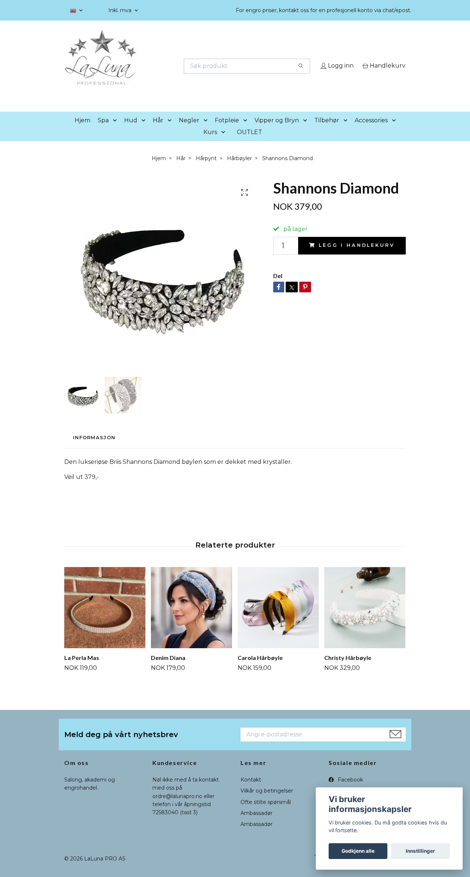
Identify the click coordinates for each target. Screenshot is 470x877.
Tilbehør (326, 130)
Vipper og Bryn (276, 130)
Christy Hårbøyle (347, 667)
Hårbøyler (239, 168)
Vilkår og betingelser (267, 801)
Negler (189, 130)
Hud (130, 130)
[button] (116, 131)
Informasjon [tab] (94, 448)
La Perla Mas (81, 667)
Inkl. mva (120, 10)
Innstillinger (420, 851)
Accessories (371, 130)
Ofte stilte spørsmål (266, 812)
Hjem (82, 130)
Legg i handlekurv (356, 256)
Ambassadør (256, 823)
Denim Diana (168, 667)
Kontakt (251, 790)
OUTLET (249, 142)
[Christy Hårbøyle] (364, 617)
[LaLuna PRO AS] (150, 66)
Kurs (210, 142)
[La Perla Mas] (104, 617)
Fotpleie (227, 130)
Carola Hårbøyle (260, 667)
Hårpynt (206, 168)
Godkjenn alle (358, 851)
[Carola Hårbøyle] (278, 617)
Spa (103, 130)
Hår (158, 130)
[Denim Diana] (191, 617)
